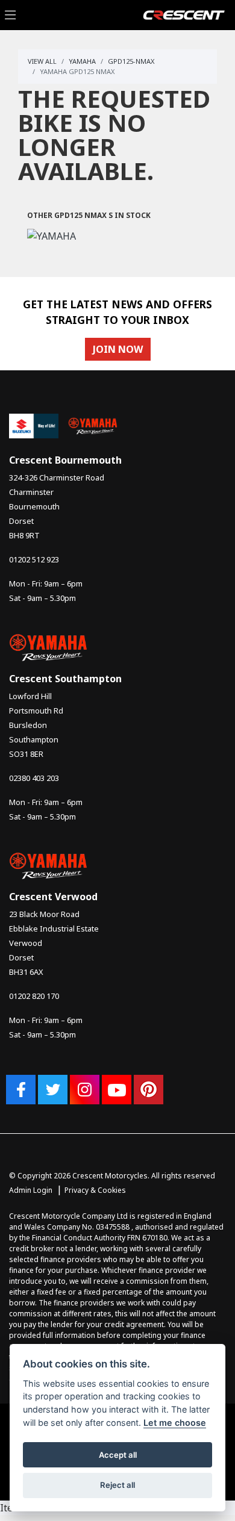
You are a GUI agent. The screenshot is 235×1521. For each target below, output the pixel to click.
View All (42, 61)
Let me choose (174, 1422)
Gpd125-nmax (131, 61)
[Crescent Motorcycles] (184, 13)
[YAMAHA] (51, 237)
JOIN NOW (118, 349)
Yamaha (82, 61)
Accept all (118, 1455)
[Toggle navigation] (10, 15)
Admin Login (30, 1190)
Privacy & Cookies (95, 1190)
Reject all (117, 1485)
